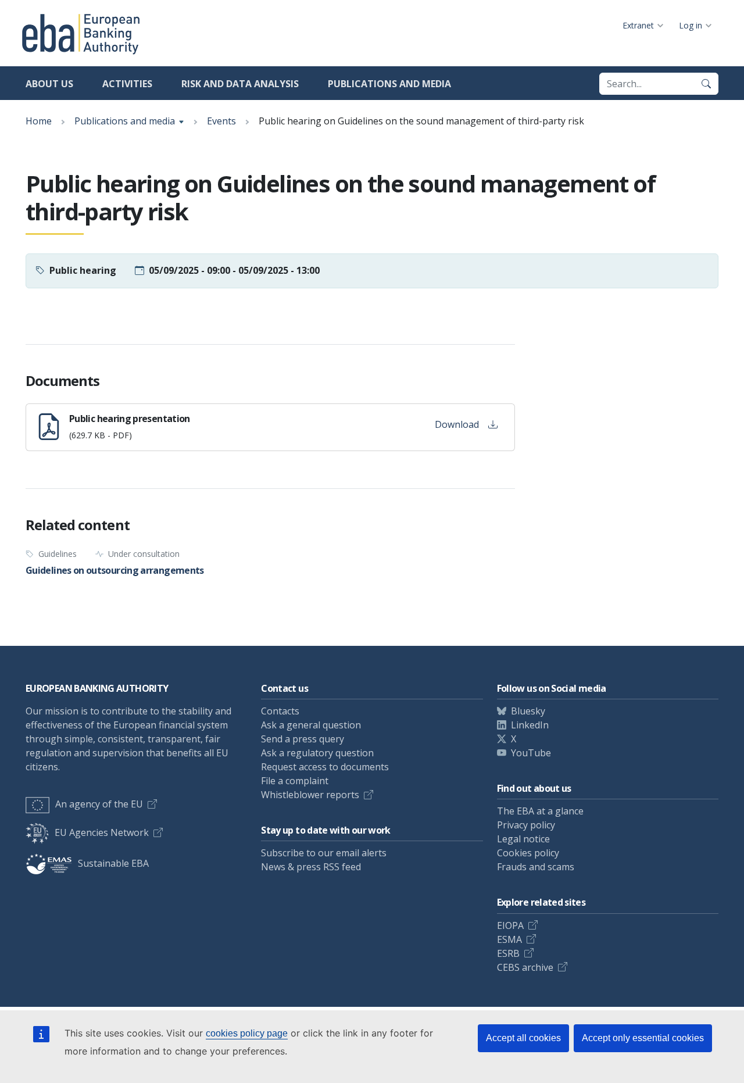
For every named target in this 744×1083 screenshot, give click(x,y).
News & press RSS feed (311, 866)
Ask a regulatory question (317, 752)
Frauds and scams (535, 866)
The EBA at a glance (540, 811)
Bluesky (528, 711)
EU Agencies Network (102, 832)
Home (39, 121)
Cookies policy (528, 852)
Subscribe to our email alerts (324, 852)
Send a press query (302, 738)
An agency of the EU (99, 804)
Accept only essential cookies (643, 1038)
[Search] (706, 84)
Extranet (638, 25)
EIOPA (510, 925)
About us (49, 83)
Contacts (280, 711)
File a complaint (294, 780)
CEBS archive (525, 967)
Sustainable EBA (113, 863)
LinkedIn (530, 725)
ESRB (508, 953)
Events (221, 121)
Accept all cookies (523, 1038)
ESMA (509, 939)
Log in (690, 25)
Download (457, 424)
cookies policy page (247, 1033)
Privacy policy (526, 824)
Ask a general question (311, 725)
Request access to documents (325, 766)
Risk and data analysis (240, 83)
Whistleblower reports (310, 794)
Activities (127, 83)
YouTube (531, 752)
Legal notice (523, 838)
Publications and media (389, 83)
